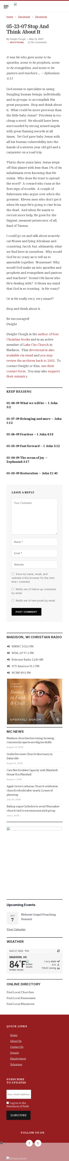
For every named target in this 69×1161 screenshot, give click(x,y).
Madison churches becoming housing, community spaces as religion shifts (30, 740)
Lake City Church (36, 345)
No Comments (39, 42)
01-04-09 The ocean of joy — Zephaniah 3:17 (26, 460)
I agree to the (17, 1104)
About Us (16, 1041)
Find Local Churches (20, 992)
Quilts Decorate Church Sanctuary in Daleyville (30, 756)
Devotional (17, 42)
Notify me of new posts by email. (35, 600)
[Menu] (6, 7)
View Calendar (16, 929)
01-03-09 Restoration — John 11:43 (32, 473)
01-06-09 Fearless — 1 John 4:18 (29, 434)
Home (13, 1035)
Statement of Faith (17, 1106)
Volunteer (16, 1064)
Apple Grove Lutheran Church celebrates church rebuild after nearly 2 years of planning (32, 790)
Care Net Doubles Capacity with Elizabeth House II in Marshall (32, 772)
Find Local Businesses (21, 998)
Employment (18, 1058)
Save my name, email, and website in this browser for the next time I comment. (33, 577)
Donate (14, 1052)
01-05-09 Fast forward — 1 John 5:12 (33, 446)
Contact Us (16, 1047)
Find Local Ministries (20, 1004)
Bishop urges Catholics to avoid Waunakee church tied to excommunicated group (33, 808)
